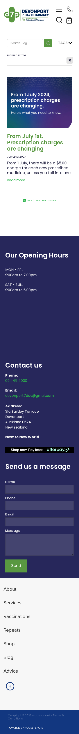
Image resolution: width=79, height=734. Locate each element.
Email (9, 514)
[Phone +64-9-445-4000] (70, 9)
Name (10, 482)
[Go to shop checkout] (70, 20)
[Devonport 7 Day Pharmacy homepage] (29, 14)
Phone (10, 498)
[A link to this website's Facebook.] (10, 686)
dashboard (42, 716)
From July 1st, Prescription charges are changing (35, 143)
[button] (59, 20)
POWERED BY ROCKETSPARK (25, 728)
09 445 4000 (16, 381)
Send (16, 566)
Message (12, 531)
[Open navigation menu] (59, 9)
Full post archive (46, 201)
